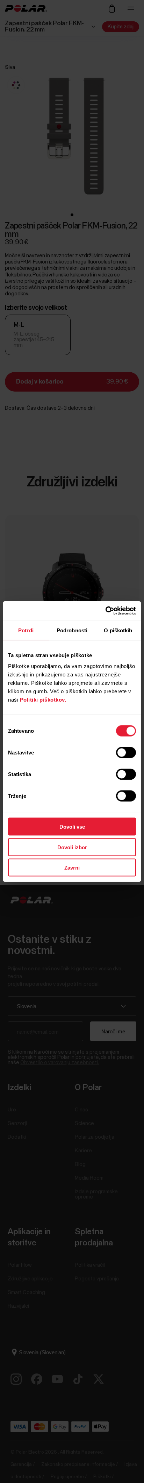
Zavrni (72, 868)
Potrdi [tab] (26, 630)
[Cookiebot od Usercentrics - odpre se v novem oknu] (105, 611)
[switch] (126, 752)
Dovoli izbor (72, 847)
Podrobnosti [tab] (72, 630)
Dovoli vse (72, 827)
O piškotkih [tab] (118, 630)
